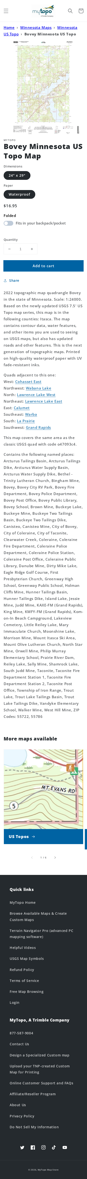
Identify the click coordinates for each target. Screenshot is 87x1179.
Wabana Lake (38, 388)
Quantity (11, 239)
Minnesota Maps (35, 27)
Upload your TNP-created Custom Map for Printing (40, 1069)
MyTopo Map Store (48, 1169)
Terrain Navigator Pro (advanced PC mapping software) (41, 933)
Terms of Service (24, 980)
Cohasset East (28, 381)
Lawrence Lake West (36, 394)
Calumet (22, 407)
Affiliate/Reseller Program (33, 1094)
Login (15, 1002)
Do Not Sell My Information (34, 1127)
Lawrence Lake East (43, 401)
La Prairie (26, 420)
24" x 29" (17, 175)
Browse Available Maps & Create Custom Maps (38, 916)
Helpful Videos (23, 947)
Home (9, 27)
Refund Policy (22, 969)
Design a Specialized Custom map (40, 1055)
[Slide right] (55, 857)
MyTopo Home (23, 902)
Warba (31, 414)
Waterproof (19, 194)
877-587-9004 (21, 1033)
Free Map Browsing (27, 991)
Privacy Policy (22, 1116)
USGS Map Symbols (27, 958)
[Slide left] (32, 857)
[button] (6, 11)
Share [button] (14, 280)
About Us (18, 1105)
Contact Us (19, 1044)
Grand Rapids (38, 427)
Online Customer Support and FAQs (41, 1083)
